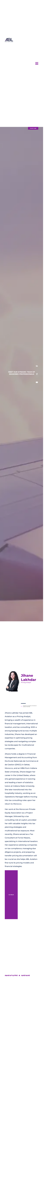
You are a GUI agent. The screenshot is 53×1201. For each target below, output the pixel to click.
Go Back (11, 894)
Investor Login (33, 128)
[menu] (36, 63)
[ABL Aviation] (9, 63)
